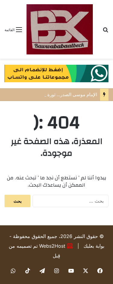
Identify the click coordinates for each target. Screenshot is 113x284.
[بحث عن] (105, 31)
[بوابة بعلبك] (60, 29)
